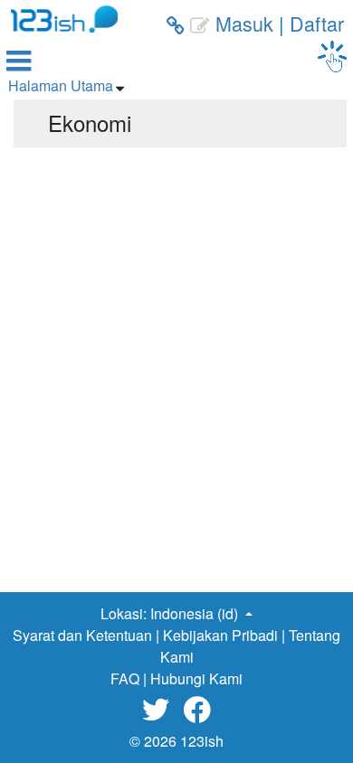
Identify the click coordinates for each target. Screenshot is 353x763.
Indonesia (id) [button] (196, 613)
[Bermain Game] (332, 56)
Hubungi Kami (196, 678)
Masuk (244, 23)
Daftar (317, 23)
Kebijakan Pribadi (220, 635)
